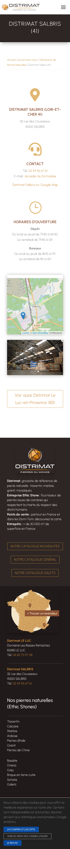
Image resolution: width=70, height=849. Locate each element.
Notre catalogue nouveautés (35, 546)
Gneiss (11, 765)
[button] (23, 315)
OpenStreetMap (40, 332)
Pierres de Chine (18, 750)
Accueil (11, 59)
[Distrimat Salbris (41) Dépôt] (35, 374)
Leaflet (25, 332)
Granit (11, 745)
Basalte (12, 760)
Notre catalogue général (35, 559)
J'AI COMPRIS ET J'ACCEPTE (21, 829)
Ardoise (12, 736)
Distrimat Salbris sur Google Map (35, 185)
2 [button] (35, 371)
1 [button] (31, 371)
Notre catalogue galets (35, 573)
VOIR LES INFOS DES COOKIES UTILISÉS (27, 836)
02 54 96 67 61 (37, 171)
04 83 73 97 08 (22, 655)
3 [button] (38, 371)
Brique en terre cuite (21, 775)
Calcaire (12, 726)
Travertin (13, 721)
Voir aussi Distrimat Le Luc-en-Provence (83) (35, 399)
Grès (10, 770)
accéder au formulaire (40, 176)
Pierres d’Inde (16, 740)
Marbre (12, 731)
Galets (11, 784)
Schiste (12, 780)
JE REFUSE (12, 842)
